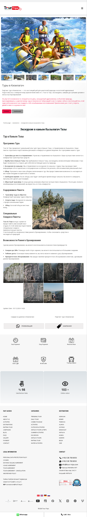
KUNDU (61, 435)
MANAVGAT (62, 430)
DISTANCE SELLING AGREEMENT (13, 463)
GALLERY (6, 438)
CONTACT (6, 443)
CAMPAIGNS (7, 430)
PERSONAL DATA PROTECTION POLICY (15, 457)
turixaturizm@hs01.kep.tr (14, 484)
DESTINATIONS (8, 424)
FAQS (5, 435)
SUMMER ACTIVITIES (37, 432)
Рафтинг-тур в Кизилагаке (64, 317)
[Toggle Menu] (82, 8)
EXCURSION (34, 435)
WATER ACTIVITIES (36, 443)
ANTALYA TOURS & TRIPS (39, 430)
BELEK (61, 440)
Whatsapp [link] (23, 515)
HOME (5, 416)
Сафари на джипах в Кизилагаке (22, 317)
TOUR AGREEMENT (9, 468)
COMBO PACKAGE (36, 422)
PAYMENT (6, 440)
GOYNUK (62, 427)
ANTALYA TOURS (36, 438)
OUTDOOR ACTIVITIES (38, 427)
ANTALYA (62, 432)
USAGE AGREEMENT (9, 465)
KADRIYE (61, 438)
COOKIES (6, 460)
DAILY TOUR (35, 419)
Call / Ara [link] (66, 515)
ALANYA (61, 424)
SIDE (60, 443)
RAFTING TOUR (7, 427)
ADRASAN (62, 416)
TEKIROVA (62, 422)
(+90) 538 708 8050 (69, 458)
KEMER (61, 419)
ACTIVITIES (6, 422)
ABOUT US (6, 419)
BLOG (5, 432)
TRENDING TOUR (36, 416)
